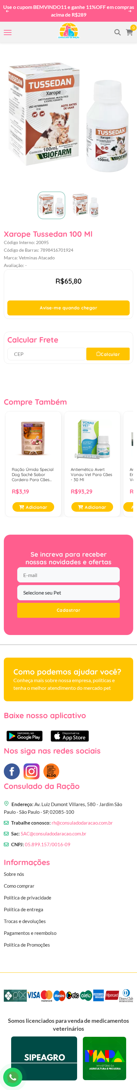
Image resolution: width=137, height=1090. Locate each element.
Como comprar (19, 882)
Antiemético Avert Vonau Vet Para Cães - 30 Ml (91, 471)
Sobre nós (14, 871)
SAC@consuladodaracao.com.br (53, 830)
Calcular (110, 351)
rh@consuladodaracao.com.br (82, 819)
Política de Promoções (27, 941)
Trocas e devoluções (25, 918)
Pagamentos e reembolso (30, 930)
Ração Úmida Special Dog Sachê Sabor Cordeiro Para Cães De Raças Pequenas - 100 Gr (33, 471)
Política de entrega (23, 906)
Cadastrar (69, 607)
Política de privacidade (27, 894)
